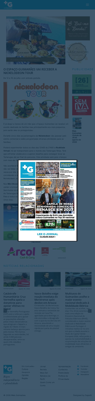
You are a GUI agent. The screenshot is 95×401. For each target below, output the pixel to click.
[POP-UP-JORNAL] (47, 161)
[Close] (72, 164)
